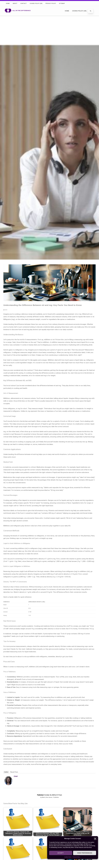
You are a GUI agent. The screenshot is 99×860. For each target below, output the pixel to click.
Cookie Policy (68, 857)
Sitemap (62, 3)
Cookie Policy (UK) (36, 3)
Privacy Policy (76, 857)
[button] (95, 839)
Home (8, 3)
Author (6, 772)
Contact (23, 3)
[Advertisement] (49, 30)
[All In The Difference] (18, 15)
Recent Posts (14, 772)
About (15, 3)
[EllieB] (8, 785)
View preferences (84, 853)
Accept (61, 853)
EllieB (16, 776)
